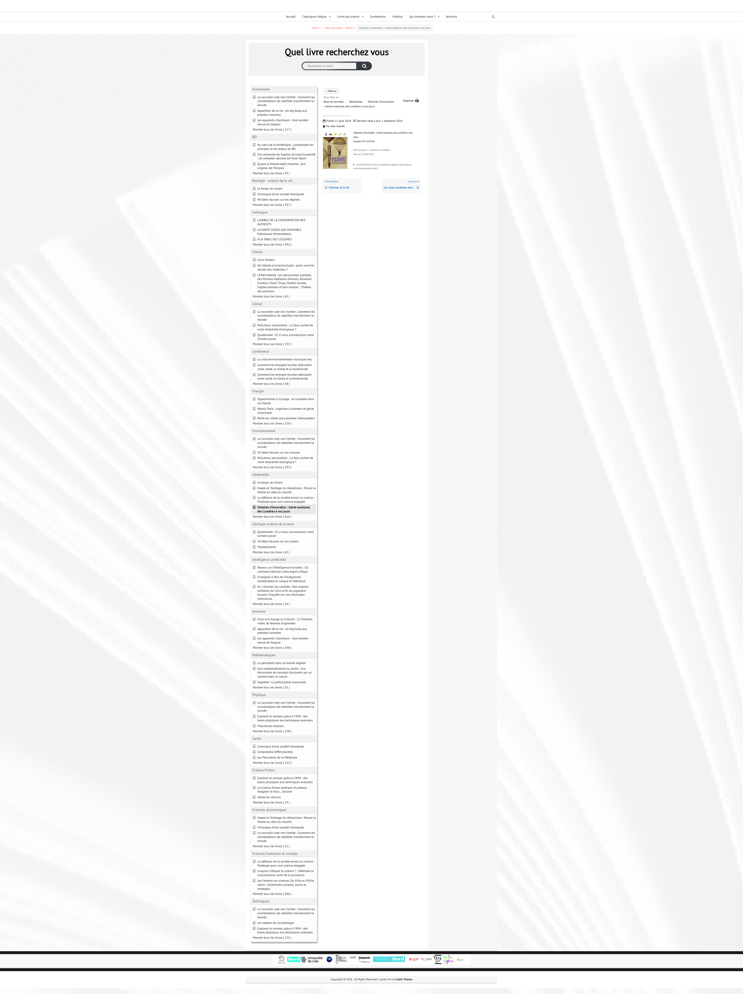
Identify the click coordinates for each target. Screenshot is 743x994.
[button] (411, 100)
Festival (398, 16)
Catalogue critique (314, 16)
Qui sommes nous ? (422, 16)
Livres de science (348, 16)
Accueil (291, 16)
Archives (451, 16)
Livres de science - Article (339, 28)
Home (316, 28)
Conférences (378, 16)
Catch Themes (404, 979)
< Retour (331, 91)
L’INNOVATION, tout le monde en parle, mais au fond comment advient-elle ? (382, 166)
